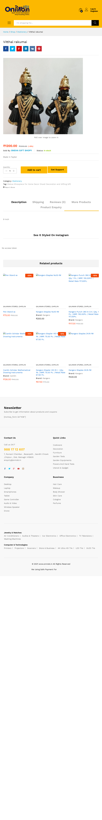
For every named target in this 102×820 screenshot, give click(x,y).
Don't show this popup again (33, 426)
